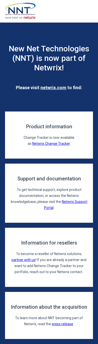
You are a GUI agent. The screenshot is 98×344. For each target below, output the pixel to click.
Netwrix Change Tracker (51, 144)
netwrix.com (53, 87)
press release (62, 324)
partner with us (23, 260)
